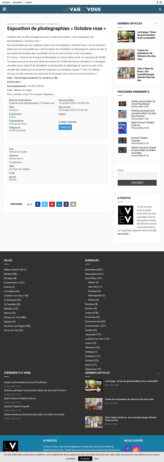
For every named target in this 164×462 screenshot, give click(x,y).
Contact (28, 2)
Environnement (95, 321)
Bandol (10, 274)
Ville (11, 107)
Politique (91, 352)
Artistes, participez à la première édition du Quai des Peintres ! (35, 390)
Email (120, 170)
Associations (94, 274)
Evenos (9, 287)
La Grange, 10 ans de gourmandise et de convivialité (146, 35)
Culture (91, 313)
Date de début (66, 100)
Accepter (85, 458)
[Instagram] (136, 448)
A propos (6, 2)
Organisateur (16, 120)
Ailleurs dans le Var (15, 269)
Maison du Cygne (18, 151)
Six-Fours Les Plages (17, 326)
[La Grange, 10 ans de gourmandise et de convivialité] (126, 36)
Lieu (11, 148)
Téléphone (14, 127)
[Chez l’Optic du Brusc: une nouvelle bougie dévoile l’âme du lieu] (126, 73)
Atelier (93, 282)
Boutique (10, 278)
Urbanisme (93, 369)
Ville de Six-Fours (18, 123)
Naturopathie (96, 295)
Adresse (13, 155)
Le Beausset (12, 300)
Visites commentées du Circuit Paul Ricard (25, 382)
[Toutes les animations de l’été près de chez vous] (126, 54)
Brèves (91, 308)
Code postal (12, 175)
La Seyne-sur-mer (16, 295)
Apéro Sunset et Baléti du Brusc (20, 398)
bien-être (95, 287)
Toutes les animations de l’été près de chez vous (129, 399)
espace (62, 114)
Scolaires (92, 356)
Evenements (10, 282)
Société (92, 360)
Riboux (10, 313)
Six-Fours (14, 110)
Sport (91, 365)
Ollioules (11, 308)
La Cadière (11, 291)
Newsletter (17, 2)
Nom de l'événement (20, 100)
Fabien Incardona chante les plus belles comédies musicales (34, 414)
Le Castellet (12, 304)
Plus (96, 459)
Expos (12, 116)
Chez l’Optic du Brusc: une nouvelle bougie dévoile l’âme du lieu (146, 74)
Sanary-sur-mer (15, 317)
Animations (94, 269)
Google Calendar (68, 121)
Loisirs (90, 343)
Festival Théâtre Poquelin (17, 406)
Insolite (91, 330)
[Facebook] (127, 448)
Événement (15, 114)
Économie (92, 317)
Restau (93, 300)
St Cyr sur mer (13, 330)
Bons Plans (93, 278)
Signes (10, 321)
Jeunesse (93, 334)
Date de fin (64, 107)
